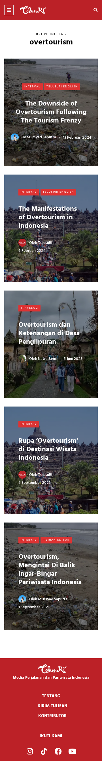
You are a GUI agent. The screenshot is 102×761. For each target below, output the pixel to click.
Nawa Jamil (47, 359)
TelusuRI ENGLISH (62, 86)
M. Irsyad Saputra (41, 137)
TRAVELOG (29, 308)
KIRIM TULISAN (52, 706)
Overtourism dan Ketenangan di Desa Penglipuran (49, 333)
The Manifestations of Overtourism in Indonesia (47, 217)
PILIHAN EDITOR (56, 540)
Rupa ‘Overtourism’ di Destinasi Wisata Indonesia (48, 449)
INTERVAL (32, 86)
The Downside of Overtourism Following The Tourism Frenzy (51, 112)
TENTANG (51, 696)
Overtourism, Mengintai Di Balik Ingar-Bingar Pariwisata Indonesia (50, 570)
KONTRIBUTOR (52, 716)
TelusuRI (45, 243)
